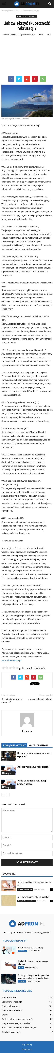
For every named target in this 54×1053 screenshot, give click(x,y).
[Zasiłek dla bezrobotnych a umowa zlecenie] (8, 965)
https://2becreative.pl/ (11, 660)
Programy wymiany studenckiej (16, 1023)
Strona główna (7, 10)
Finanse (22, 981)
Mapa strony (27, 1044)
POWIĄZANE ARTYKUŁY (14, 745)
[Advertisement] (27, 56)
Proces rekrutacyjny (29, 16)
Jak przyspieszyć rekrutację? (33, 766)
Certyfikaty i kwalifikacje (26, 901)
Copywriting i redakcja (11, 1001)
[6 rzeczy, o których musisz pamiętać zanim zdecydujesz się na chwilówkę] (8, 979)
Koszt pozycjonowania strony (30, 947)
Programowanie (8, 997)
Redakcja (12, 35)
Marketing (22, 951)
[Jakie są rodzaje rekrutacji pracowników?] (8, 784)
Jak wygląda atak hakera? (40, 699)
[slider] (10, 667)
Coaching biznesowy (10, 1032)
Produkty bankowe (25, 889)
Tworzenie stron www (11, 1010)
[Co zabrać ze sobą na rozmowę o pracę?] (8, 756)
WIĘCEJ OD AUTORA (38, 745)
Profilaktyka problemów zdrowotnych (18, 1027)
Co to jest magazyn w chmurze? (11, 701)
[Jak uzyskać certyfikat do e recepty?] (8, 900)
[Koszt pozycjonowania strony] (8, 950)
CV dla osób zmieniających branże (17, 1019)
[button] (50, 4)
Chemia (4, 1014)
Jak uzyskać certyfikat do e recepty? (33, 897)
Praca (19, 16)
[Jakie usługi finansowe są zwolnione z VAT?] (8, 885)
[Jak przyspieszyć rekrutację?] (8, 770)
